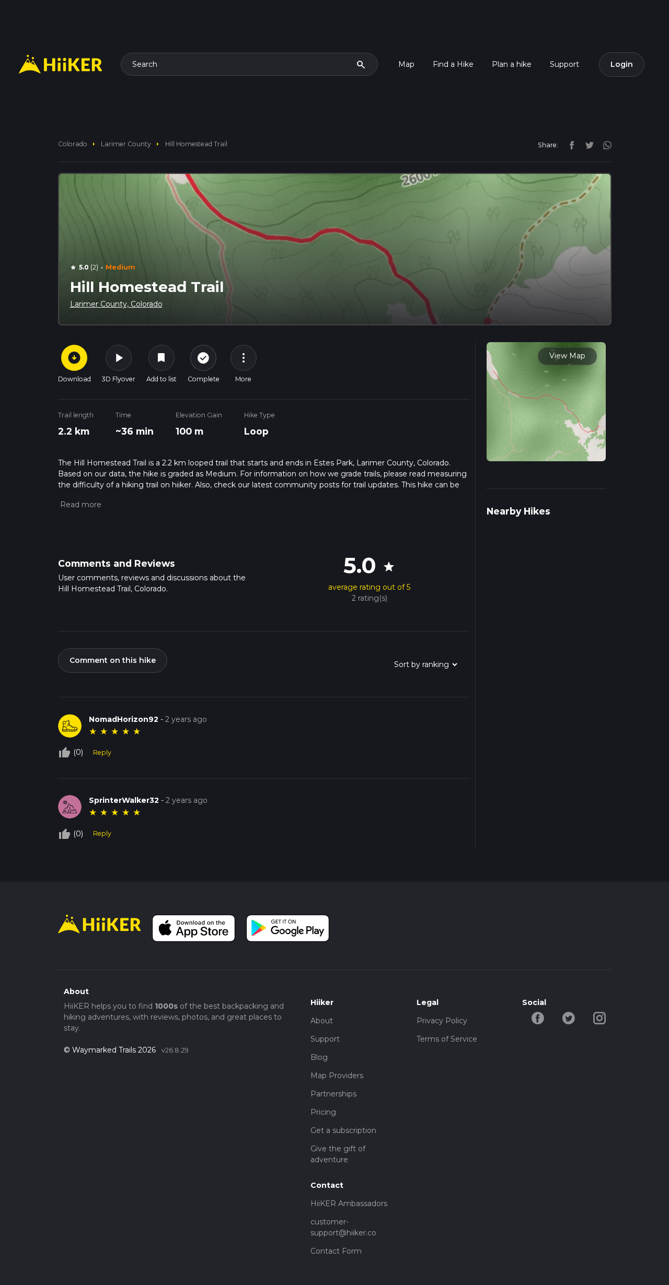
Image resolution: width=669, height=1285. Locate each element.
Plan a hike (512, 64)
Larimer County (126, 144)
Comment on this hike (113, 660)
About (321, 1020)
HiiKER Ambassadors (348, 1203)
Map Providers (336, 1075)
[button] (79, 504)
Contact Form (336, 1251)
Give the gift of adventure (337, 1154)
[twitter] (587, 144)
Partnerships (333, 1094)
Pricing (323, 1112)
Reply (102, 752)
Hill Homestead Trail (196, 144)
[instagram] (604, 144)
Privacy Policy (442, 1020)
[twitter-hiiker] (568, 1018)
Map (406, 64)
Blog (319, 1057)
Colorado (72, 144)
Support (564, 64)
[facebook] (569, 144)
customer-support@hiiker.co (343, 1227)
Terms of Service (447, 1039)
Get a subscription (343, 1130)
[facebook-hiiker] (537, 1018)
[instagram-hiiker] (599, 1018)
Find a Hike (453, 64)
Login (621, 64)
